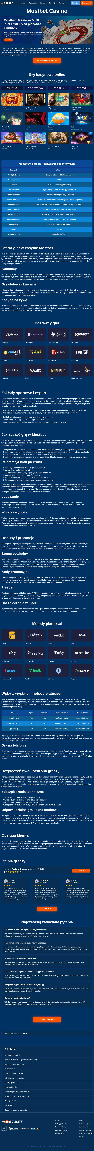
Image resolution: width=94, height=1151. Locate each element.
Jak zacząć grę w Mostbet (14, 1078)
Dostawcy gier (9, 1069)
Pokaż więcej (47, 908)
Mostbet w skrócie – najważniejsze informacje (21, 1060)
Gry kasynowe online (12, 1055)
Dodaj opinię (81, 870)
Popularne (11, 88)
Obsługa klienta (10, 1101)
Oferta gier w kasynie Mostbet (15, 1064)
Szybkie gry (57, 88)
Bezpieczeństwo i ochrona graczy (16, 1096)
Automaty (80, 88)
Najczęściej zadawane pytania (15, 1110)
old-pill (81, 1136)
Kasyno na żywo (34, 88)
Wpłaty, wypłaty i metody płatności (17, 1092)
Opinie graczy (9, 1105)
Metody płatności (10, 1087)
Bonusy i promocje (11, 1082)
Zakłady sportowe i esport (13, 1073)
